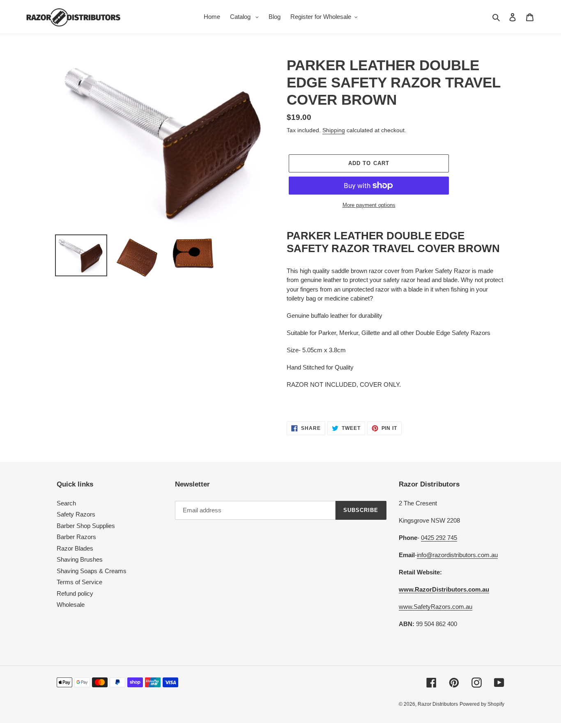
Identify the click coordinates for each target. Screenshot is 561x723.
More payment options (369, 205)
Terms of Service (79, 581)
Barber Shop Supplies (86, 525)
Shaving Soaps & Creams (91, 570)
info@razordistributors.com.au (457, 554)
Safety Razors (76, 514)
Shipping (333, 130)
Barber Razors (76, 536)
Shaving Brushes (80, 559)
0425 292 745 (439, 537)
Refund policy (75, 593)
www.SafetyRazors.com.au (435, 606)
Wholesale (71, 604)
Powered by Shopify (482, 704)
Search (66, 503)
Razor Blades (75, 548)
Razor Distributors (438, 704)
